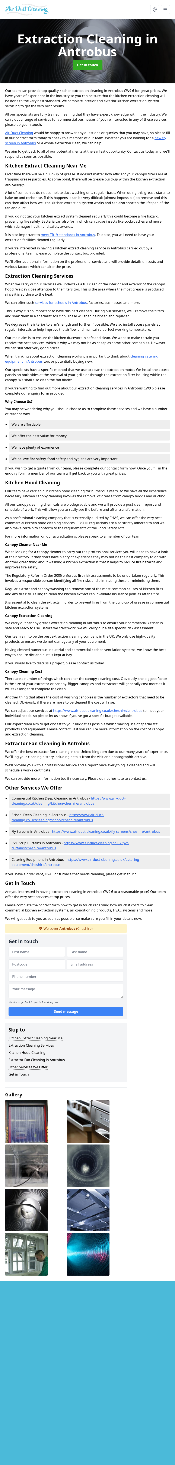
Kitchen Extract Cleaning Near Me (36, 1038)
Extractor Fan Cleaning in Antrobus (37, 1059)
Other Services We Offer (28, 1067)
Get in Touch (19, 1074)
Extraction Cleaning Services (31, 1045)
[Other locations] (154, 9)
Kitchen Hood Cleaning (27, 1052)
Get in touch (87, 65)
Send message (66, 1011)
